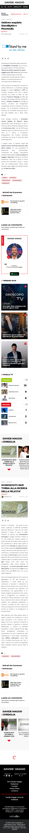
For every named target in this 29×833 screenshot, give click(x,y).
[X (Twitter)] (5, 58)
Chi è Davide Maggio (14, 782)
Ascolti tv (17, 7)
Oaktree (5, 177)
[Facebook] (2, 58)
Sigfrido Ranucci (16, 14)
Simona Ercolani (17, 180)
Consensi (14, 791)
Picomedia (12, 177)
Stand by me (6, 183)
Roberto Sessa (6, 180)
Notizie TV (4, 31)
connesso (12, 227)
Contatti (14, 786)
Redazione (14, 784)
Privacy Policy (14, 788)
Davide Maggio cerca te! (14, 797)
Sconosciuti (4, 566)
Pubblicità (14, 800)
